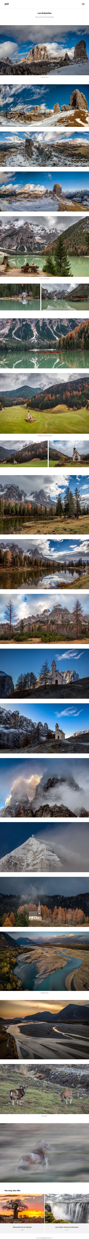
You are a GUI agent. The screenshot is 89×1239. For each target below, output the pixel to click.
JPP (6, 4)
